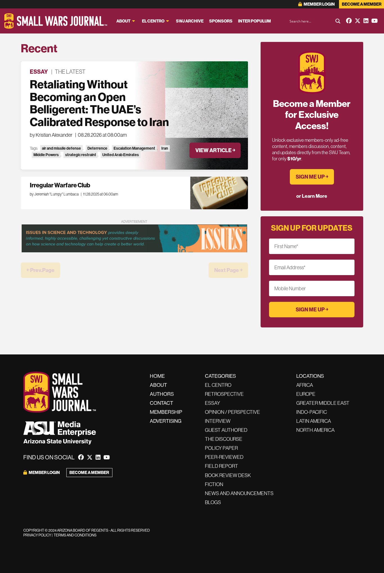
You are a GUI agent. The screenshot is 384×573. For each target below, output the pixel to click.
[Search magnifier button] (338, 21)
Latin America (313, 421)
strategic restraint (80, 154)
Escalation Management (134, 148)
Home (157, 376)
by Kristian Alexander (51, 135)
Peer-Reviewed (224, 457)
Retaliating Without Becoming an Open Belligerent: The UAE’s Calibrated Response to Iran (99, 103)
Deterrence (97, 148)
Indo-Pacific (311, 412)
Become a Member (361, 4)
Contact (161, 403)
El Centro (153, 21)
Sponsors (220, 21)
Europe (305, 394)
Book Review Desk (228, 475)
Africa (304, 385)
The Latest (70, 71)
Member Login (319, 4)
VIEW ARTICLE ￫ (215, 150)
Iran (164, 148)
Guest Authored (226, 430)
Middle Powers (46, 154)
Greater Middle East (322, 403)
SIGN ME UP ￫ (312, 176)
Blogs (213, 502)
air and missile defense (61, 148)
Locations (310, 376)
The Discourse (223, 439)
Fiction (214, 484)
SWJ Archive (190, 21)
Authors (162, 394)
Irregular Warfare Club (60, 185)
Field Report (221, 466)
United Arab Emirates (120, 154)
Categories (220, 376)
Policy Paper (221, 448)
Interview (218, 421)
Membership (166, 412)
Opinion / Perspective (232, 412)
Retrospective (224, 394)
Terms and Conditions (75, 535)
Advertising (165, 421)
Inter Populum (254, 21)
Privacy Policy (37, 535)
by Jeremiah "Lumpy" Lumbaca (54, 194)
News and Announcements (239, 493)
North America (315, 430)
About (123, 21)
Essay (39, 71)
